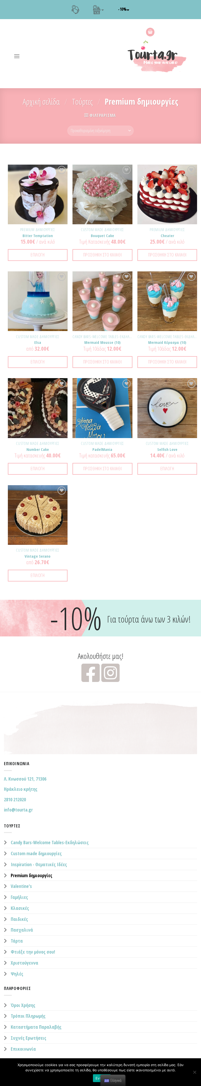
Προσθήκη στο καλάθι (102, 254)
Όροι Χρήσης (23, 1005)
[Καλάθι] (150, 32)
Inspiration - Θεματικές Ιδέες (39, 864)
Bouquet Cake (102, 235)
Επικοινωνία (23, 1049)
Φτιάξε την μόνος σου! (33, 952)
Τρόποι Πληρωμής (28, 1016)
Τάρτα (17, 941)
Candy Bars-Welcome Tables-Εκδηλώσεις (50, 842)
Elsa (37, 342)
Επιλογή (37, 254)
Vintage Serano (38, 556)
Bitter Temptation (38, 235)
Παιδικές (19, 919)
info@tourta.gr (18, 810)
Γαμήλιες (19, 897)
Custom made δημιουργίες (36, 853)
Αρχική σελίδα (41, 101)
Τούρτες (82, 101)
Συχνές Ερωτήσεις (28, 1038)
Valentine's (21, 886)
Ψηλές (17, 974)
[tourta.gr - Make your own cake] (160, 56)
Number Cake (37, 449)
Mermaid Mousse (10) (102, 342)
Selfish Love (167, 449)
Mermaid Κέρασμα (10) (167, 342)
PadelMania (102, 449)
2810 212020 (15, 799)
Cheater (167, 235)
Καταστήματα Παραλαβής (36, 1027)
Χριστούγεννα (24, 963)
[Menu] (17, 56)
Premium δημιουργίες (31, 875)
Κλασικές (20, 908)
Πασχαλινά (22, 930)
